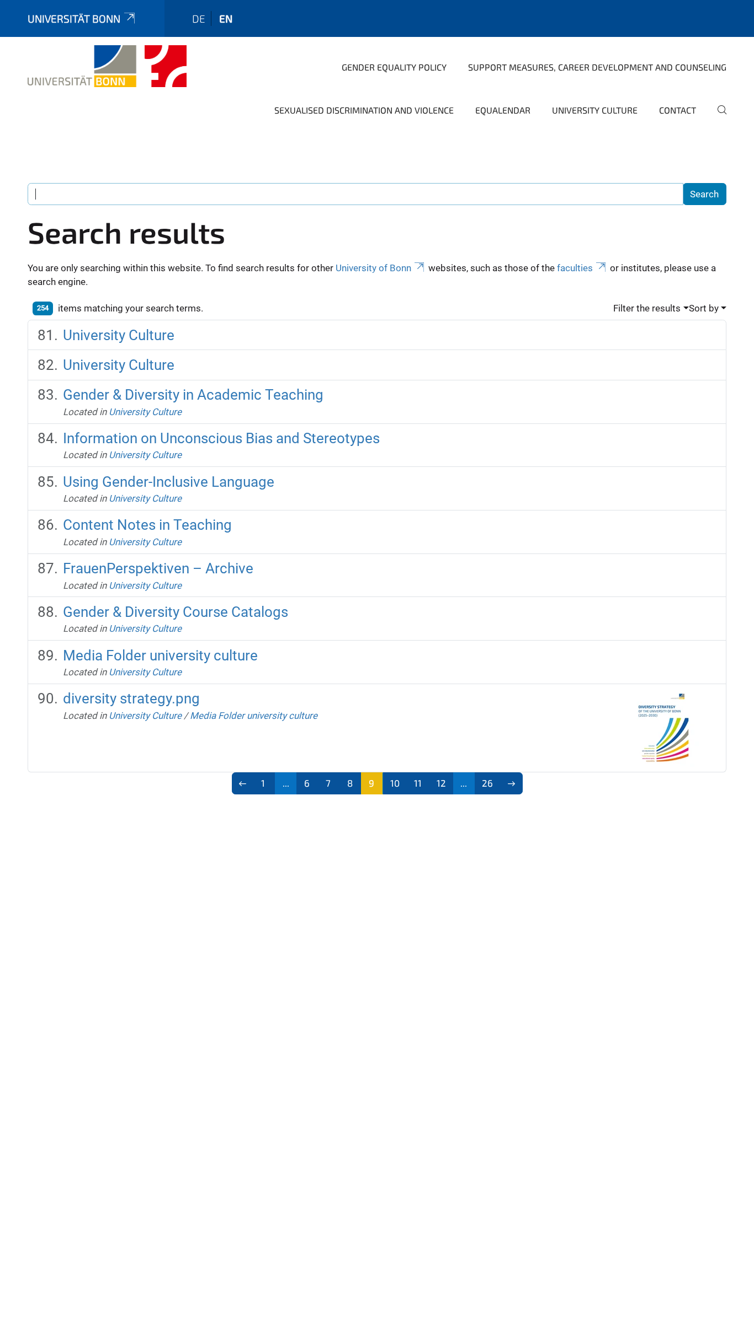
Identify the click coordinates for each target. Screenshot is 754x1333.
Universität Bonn (74, 18)
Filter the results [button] (647, 308)
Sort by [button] (704, 308)
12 (441, 782)
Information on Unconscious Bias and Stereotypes (221, 438)
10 (395, 782)
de (198, 18)
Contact (677, 110)
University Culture (595, 110)
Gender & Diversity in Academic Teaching (193, 394)
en (225, 18)
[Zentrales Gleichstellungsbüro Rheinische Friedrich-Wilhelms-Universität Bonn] (107, 66)
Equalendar (502, 110)
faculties (575, 267)
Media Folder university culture (160, 655)
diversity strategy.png (131, 698)
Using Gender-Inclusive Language (168, 482)
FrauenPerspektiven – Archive (158, 568)
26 (487, 782)
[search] (717, 117)
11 (418, 782)
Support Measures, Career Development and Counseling (597, 67)
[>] (511, 783)
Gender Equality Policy (394, 67)
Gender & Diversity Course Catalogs (175, 612)
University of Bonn (373, 267)
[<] (243, 783)
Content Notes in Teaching (147, 525)
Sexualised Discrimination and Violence (364, 110)
